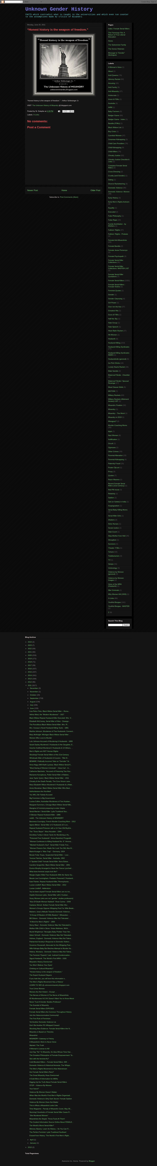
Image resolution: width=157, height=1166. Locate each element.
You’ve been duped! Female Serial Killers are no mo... (50, 892)
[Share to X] (68, 111)
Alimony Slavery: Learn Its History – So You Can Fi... (49, 1129)
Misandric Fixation (115, 405)
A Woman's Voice (115, 67)
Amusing (111, 83)
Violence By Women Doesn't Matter (43, 1092)
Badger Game (113, 115)
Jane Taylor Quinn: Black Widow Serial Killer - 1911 (49, 778)
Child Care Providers (116, 143)
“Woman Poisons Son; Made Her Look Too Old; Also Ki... (51, 848)
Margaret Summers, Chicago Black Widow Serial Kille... (50, 805)
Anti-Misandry (113, 91)
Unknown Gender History (59, 9)
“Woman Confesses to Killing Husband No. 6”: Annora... (50, 841)
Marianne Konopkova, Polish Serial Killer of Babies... (49, 775)
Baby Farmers (113, 111)
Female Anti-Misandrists (117, 240)
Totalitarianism (113, 556)
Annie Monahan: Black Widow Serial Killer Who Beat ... (50, 788)
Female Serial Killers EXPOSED (41, 1008)
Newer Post (32, 190)
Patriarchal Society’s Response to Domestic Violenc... (50, 942)
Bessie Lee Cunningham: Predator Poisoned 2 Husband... (51, 878)
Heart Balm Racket (115, 331)
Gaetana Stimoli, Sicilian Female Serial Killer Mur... (49, 905)
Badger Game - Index (116, 119)
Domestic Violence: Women (119, 192)
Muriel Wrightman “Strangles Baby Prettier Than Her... (50, 932)
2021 (30, 652)
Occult (110, 443)
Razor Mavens (113, 479)
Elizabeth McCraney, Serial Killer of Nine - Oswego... (49, 721)
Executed (111, 212)
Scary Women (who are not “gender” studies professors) (51, 898)
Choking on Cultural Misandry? (41, 968)
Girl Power (112, 303)
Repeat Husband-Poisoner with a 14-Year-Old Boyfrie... (50, 828)
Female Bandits (114, 246)
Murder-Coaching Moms (117, 425)
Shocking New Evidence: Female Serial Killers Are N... (50, 1029)
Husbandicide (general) (117, 359)
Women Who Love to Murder (40, 738)
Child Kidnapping (114, 147)
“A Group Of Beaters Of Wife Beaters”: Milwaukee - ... (50, 915)
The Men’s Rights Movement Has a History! (46, 982)
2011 (30, 685)
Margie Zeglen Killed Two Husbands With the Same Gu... (51, 875)
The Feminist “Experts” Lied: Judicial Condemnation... (50, 955)
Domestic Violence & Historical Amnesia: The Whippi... (50, 1065)
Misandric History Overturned (40, 962)
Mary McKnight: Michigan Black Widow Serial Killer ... (50, 735)
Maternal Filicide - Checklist (119, 375)
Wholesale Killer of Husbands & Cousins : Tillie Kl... (49, 758)
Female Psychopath (116, 256)
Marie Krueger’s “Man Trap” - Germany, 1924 (47, 851)
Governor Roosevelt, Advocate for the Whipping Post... (50, 945)
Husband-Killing (114, 343)
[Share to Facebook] (70, 111)
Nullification (112, 439)
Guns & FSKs (113, 315)
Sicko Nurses (113, 524)
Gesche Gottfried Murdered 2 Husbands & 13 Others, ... (51, 748)
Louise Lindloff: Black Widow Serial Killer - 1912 (47, 885)
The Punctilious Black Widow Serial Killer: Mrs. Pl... (49, 725)
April (32, 1140)
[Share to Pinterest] (73, 111)
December (34, 688)
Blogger (92, 1161)
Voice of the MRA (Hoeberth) (114, 585)
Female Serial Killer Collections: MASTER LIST (118, 267)
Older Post (95, 190)
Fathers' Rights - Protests (118, 234)
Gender (111, 295)
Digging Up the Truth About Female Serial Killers (48, 1082)
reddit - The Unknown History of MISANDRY (46, 818)
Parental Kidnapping (116, 459)
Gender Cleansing (115, 299)
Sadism (111, 498)
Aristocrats (112, 95)
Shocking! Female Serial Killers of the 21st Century (49, 755)
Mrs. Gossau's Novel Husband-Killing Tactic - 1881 (49, 728)
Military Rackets (114, 395)
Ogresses (112, 447)
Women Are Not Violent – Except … (43, 992)
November (34, 692)
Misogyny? (112, 421)
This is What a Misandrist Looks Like (43, 1105)
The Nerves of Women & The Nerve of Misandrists (49, 995)
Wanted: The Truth (36, 1045)
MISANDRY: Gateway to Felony (41, 1039)
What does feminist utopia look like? (43, 872)
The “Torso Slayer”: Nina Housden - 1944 (45, 831)
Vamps (110, 564)
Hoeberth (111, 339)
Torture (111, 552)
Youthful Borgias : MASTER (118, 606)
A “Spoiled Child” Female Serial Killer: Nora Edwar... (49, 861)
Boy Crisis (112, 131)
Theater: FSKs (113, 548)
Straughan (112, 540)
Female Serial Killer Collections (115, 261)
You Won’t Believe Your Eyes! (40, 965)
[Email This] (63, 111)
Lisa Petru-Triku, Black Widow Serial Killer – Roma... (49, 711)
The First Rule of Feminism (40, 1019)
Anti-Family (112, 87)
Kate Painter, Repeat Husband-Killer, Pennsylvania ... (50, 882)
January (33, 1143)
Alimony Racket (114, 79)
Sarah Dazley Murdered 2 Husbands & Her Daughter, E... (51, 745)
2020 (30, 655)
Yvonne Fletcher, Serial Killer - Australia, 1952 (47, 858)
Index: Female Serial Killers (118, 29)
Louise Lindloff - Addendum (40, 888)
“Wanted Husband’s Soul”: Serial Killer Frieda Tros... (49, 845)
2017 (30, 665)
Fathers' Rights (114, 230)
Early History (113, 198)
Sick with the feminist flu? (39, 1059)
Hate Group (112, 323)
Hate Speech (113, 327)
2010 (30, 1147)
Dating (110, 180)
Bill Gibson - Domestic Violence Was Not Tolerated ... (49, 918)
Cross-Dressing (114, 172)
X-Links (36, 115)
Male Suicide (113, 371)
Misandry (111, 409)
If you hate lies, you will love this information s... (47, 978)
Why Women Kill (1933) (117, 594)
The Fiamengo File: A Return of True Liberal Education (116, 35)
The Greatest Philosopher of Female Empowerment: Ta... (51, 1055)
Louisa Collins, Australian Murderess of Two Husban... (50, 801)
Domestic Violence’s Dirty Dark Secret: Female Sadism (50, 1099)
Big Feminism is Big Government (42, 798)
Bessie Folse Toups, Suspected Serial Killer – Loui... (49, 855)
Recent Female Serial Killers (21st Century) (116, 485)
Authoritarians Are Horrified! (40, 791)
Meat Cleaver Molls (115, 387)
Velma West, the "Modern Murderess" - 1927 (46, 714)
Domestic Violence (115, 188)
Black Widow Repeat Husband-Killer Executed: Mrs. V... (50, 718)
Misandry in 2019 (115, 417)
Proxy (110, 472)
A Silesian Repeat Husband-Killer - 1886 (44, 815)
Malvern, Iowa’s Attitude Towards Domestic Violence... (50, 912)
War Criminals (113, 590)
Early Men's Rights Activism (118, 202)
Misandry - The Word (116, 413)
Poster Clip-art (113, 468)
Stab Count (112, 532)
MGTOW (111, 391)
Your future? (34, 1089)
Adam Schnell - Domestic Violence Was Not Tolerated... (50, 935)
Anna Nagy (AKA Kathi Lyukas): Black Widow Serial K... (50, 765)
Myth (110, 431)
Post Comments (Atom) (69, 197)
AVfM (110, 107)
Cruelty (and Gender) (116, 176)
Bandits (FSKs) (114, 123)
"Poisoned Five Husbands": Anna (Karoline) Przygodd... (50, 838)
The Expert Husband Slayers (40, 975)
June (32, 708)
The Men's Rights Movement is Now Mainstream (48, 1069)
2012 (30, 682)
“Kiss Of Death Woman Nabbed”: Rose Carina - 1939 (50, 902)
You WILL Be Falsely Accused (40, 795)
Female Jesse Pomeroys (117, 250)
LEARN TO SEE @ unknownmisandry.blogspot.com (49, 985)
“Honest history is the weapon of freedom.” (46, 972)
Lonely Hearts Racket (116, 367)
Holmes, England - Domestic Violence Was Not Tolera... (50, 938)
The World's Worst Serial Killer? (41, 1125)
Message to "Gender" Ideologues (116, 54)
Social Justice (113, 528)
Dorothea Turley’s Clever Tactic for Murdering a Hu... (49, 835)
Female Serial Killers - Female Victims (116, 286)
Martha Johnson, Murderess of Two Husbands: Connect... (51, 731)
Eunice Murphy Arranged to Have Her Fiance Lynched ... (51, 868)
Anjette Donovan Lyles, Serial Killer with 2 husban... (49, 895)
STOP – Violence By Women (40, 1085)
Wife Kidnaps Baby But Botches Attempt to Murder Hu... (50, 948)
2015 (30, 672)
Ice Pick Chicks (114, 363)
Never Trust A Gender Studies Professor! (45, 1002)
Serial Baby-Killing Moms (117, 510)
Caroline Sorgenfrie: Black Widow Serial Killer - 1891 (49, 865)
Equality (111, 208)
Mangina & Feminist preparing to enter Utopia (47, 808)
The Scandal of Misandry (39, 1005)
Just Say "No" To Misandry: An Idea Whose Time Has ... (50, 1052)
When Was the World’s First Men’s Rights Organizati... (50, 1095)
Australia (111, 103)
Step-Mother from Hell (116, 536)
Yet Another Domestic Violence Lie (42, 1022)
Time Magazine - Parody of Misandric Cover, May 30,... (50, 1109)
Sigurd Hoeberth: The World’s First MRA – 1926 (47, 958)
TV (109, 560)
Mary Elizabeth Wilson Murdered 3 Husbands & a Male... (51, 785)
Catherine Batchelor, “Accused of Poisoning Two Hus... (50, 771)
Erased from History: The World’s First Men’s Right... (49, 1136)
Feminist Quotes (114, 291)
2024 (30, 642)
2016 (30, 669)
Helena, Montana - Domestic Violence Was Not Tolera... (50, 952)
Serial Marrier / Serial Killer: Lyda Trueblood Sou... (48, 811)
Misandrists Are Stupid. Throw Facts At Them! (47, 1119)
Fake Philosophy (114, 216)
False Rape (112, 220)
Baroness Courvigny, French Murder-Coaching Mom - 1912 (52, 821)
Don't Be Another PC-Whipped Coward (44, 1025)
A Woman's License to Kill (39, 1049)
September (34, 698)
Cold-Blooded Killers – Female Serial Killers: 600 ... (49, 1062)
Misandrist (33, 1035)
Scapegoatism (113, 506)
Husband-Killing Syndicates (118, 347)
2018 (30, 662)
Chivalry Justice (114, 155)
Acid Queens (113, 75)
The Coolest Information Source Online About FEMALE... (51, 1122)
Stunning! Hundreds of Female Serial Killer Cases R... (50, 1112)
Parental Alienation (115, 455)
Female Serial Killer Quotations (115, 275)
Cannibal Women (115, 135)
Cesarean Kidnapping (116, 139)
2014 (30, 675)
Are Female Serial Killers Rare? (41, 1072)
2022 (30, 649)
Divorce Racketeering (116, 184)
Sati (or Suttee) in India (117, 502)
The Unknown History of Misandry (45, 105)
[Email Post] (59, 111)
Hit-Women (112, 335)
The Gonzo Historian (116, 49)
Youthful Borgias (114, 602)
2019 (30, 659)
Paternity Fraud (114, 463)
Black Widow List (114, 127)
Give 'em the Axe (114, 307)
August (33, 702)
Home (64, 190)
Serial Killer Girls (114, 516)
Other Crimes (113, 451)
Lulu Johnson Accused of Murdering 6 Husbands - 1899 (51, 741)
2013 (30, 679)
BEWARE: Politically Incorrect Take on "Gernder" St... (49, 761)
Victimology (112, 568)
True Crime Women (37, 989)
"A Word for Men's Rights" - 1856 (42, 922)
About (110, 71)
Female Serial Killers (116, 280)
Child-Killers (112, 151)
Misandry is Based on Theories (41, 1032)
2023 (30, 645)
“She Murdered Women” (38, 1115)
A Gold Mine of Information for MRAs (43, 1079)
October (33, 695)
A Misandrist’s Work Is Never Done (42, 1042)
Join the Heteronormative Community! (44, 1015)
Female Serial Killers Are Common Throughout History (50, 1012)
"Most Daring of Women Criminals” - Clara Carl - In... (49, 768)
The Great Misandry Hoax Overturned (44, 1075)
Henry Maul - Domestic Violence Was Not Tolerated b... (50, 925)
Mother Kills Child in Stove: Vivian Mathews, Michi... (49, 928)
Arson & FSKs (113, 99)
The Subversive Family (117, 45)
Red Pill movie (113, 490)
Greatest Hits (113, 311)
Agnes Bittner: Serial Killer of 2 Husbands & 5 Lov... (49, 825)
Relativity (111, 494)
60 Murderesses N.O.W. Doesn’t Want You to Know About (51, 998)
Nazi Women (113, 435)
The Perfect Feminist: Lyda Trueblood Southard (47, 1132)
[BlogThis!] (66, 111)
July (31, 705)
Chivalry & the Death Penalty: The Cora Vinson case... (50, 781)
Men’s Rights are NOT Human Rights (43, 751)
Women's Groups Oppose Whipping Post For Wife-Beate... (52, 908)
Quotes (111, 475)
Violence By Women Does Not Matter (43, 1102)
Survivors (111, 544)
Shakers (111, 520)
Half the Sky (113, 319)
